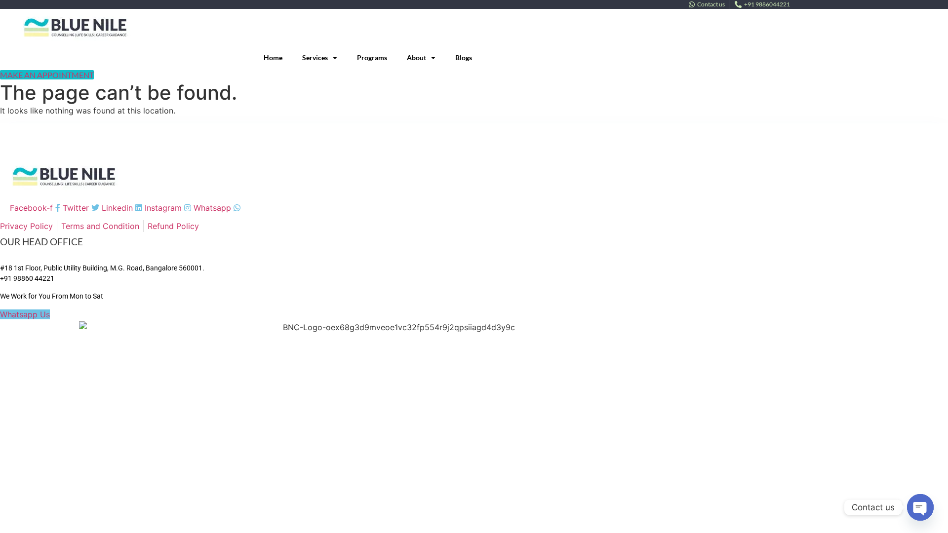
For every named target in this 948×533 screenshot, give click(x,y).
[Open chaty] (920, 507)
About (416, 57)
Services (315, 57)
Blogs (463, 57)
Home (273, 57)
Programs (372, 57)
